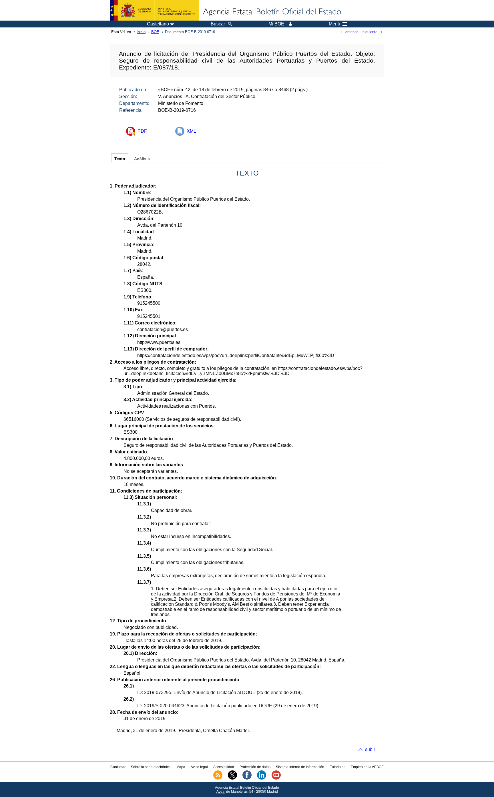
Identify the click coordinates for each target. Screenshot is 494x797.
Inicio (141, 32)
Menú (334, 24)
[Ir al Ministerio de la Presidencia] (154, 10)
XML (191, 131)
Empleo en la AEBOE (367, 767)
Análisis (142, 159)
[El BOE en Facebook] (247, 778)
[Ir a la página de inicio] (271, 12)
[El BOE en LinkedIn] (261, 778)
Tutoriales (337, 767)
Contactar (118, 767)
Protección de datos (255, 767)
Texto (119, 159)
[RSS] (217, 778)
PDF (142, 131)
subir (370, 749)
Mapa (180, 767)
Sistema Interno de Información (300, 767)
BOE (155, 32)
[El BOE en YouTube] (276, 778)
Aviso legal (199, 767)
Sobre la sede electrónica (151, 767)
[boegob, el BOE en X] (232, 778)
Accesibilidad (223, 767)
